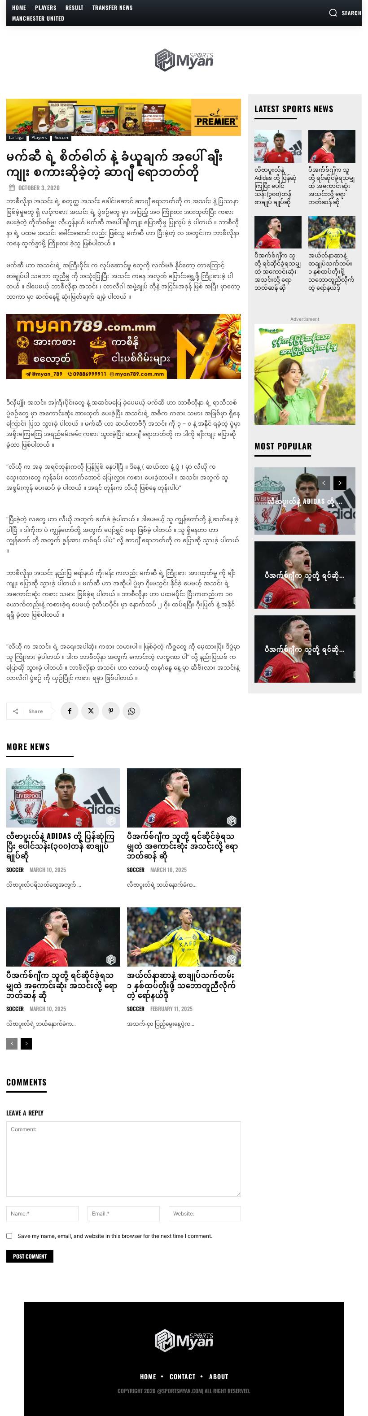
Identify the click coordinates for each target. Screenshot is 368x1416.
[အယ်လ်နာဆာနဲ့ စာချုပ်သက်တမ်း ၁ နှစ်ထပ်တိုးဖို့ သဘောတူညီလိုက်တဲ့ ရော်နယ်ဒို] (184, 937)
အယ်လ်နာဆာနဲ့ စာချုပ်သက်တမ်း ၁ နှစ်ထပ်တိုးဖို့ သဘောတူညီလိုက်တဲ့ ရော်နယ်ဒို (181, 984)
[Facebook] (70, 711)
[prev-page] (12, 1044)
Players (39, 137)
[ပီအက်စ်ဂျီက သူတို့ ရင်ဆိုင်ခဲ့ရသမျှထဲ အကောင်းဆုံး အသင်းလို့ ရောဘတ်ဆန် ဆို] (184, 798)
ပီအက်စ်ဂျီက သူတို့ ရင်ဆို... (305, 575)
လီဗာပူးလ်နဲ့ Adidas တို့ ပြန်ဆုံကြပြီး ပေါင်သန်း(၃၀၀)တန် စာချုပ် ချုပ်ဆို (60, 845)
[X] (90, 711)
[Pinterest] (111, 711)
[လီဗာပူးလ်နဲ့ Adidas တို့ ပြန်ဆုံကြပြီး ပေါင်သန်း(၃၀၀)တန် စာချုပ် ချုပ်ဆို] (63, 798)
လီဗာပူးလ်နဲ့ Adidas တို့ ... (304, 501)
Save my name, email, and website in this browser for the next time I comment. (115, 1236)
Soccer (62, 137)
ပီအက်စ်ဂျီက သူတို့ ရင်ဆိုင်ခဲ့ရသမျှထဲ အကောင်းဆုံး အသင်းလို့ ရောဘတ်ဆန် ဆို (182, 845)
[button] (345, 12)
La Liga (16, 137)
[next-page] (26, 1044)
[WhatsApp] (131, 711)
